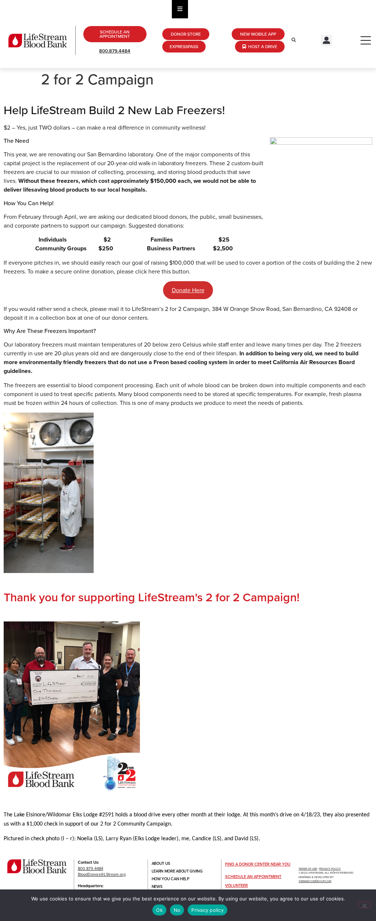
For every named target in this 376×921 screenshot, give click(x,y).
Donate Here (188, 290)
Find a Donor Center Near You (257, 864)
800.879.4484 (114, 50)
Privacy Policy (330, 869)
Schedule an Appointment (253, 877)
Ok (159, 910)
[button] (326, 40)
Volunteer (236, 885)
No (177, 910)
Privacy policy (207, 910)
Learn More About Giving (177, 871)
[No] (364, 905)
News (157, 886)
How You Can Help (170, 879)
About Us (161, 863)
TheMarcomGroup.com (315, 881)
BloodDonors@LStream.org (102, 874)
